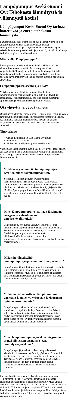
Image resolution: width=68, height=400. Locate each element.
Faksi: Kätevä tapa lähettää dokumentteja (35, 378)
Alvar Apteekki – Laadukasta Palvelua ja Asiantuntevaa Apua (32, 389)
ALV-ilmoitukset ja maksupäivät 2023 (27, 387)
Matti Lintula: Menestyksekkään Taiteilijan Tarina (31, 383)
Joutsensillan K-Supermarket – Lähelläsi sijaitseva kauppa (29, 376)
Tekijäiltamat (6, 378)
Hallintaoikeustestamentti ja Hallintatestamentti (23, 381)
